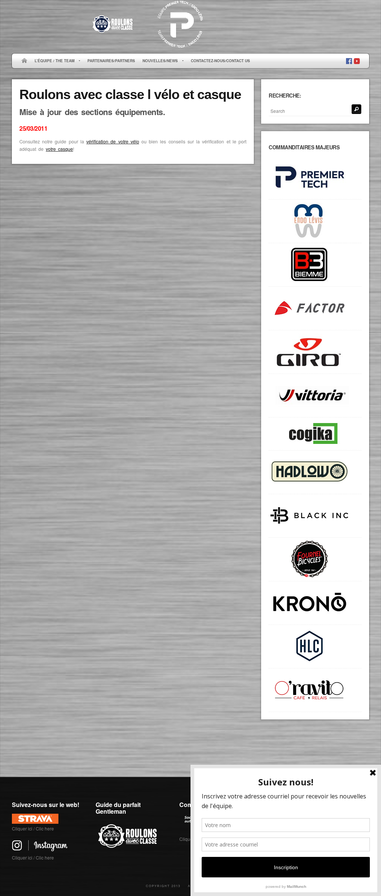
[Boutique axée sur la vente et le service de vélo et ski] (315, 472)
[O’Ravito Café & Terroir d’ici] (315, 690)
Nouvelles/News (158, 61)
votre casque (59, 149)
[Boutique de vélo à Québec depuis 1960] (315, 559)
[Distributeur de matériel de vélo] (315, 646)
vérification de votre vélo (112, 141)
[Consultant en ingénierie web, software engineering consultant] (315, 434)
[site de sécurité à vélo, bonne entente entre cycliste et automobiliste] (128, 846)
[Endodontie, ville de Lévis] (315, 221)
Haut (358, 753)
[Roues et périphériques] (315, 516)
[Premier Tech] (315, 178)
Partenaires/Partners (111, 60)
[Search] (356, 109)
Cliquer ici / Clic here (33, 828)
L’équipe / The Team (52, 61)
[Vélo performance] (315, 308)
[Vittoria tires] (315, 395)
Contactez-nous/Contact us (220, 60)
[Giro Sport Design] (315, 352)
